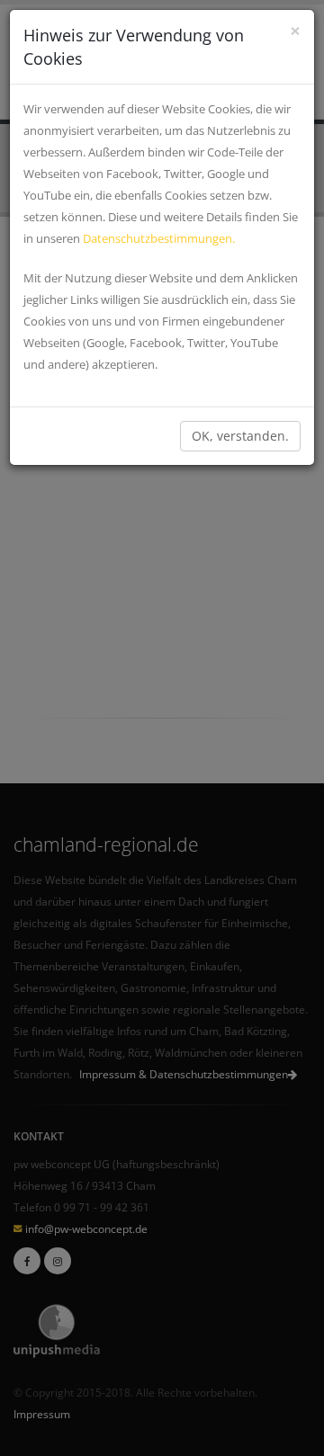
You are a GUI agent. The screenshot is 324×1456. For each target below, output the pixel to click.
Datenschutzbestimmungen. (159, 238)
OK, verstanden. (240, 435)
